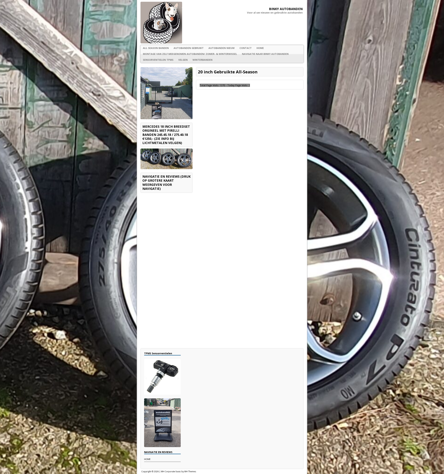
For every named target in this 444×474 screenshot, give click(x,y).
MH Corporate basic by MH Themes (178, 471)
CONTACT (246, 48)
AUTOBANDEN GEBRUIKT (189, 48)
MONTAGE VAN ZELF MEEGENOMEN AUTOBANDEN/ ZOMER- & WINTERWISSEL (190, 54)
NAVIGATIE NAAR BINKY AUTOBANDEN (265, 54)
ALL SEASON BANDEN (156, 48)
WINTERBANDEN (202, 59)
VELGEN (183, 59)
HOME (260, 48)
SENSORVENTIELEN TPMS (158, 59)
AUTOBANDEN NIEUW (221, 48)
